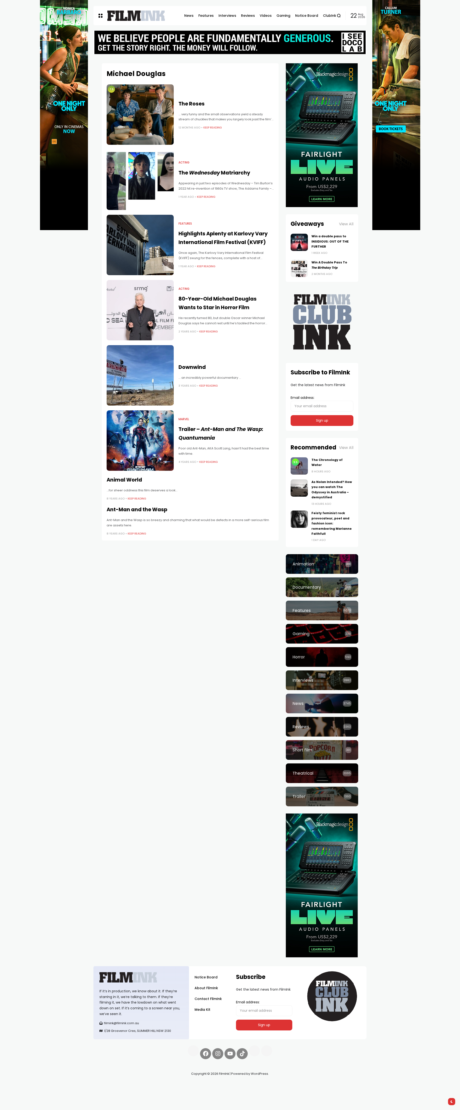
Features (185, 224)
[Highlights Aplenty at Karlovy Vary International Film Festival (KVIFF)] (140, 245)
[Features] (322, 610)
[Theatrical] (322, 773)
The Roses (191, 103)
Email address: (302, 397)
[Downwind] (140, 375)
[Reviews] (322, 727)
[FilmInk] (136, 16)
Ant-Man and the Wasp (137, 509)
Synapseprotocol (107, 1085)
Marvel (183, 419)
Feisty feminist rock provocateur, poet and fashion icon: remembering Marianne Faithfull (331, 523)
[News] (322, 703)
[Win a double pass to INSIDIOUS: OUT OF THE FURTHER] (299, 242)
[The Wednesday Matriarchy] (140, 180)
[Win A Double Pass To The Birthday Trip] (299, 268)
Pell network (133, 1085)
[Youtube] (230, 1053)
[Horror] (322, 657)
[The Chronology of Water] (299, 466)
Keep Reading (212, 127)
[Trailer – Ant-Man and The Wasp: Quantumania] (140, 440)
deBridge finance (107, 1090)
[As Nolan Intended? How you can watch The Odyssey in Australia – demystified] (299, 488)
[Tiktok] (242, 1053)
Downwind (192, 367)
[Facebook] (205, 1053)
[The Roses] (140, 114)
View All (346, 224)
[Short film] (322, 750)
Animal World (124, 479)
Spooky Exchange (158, 1085)
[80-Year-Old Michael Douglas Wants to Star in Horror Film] (140, 310)
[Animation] (322, 564)
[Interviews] (322, 680)
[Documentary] (322, 587)
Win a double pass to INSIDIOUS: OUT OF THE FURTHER (330, 241)
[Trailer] (322, 796)
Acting (184, 162)
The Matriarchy (214, 172)
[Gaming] (322, 634)
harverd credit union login (144, 1090)
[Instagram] (217, 1053)
